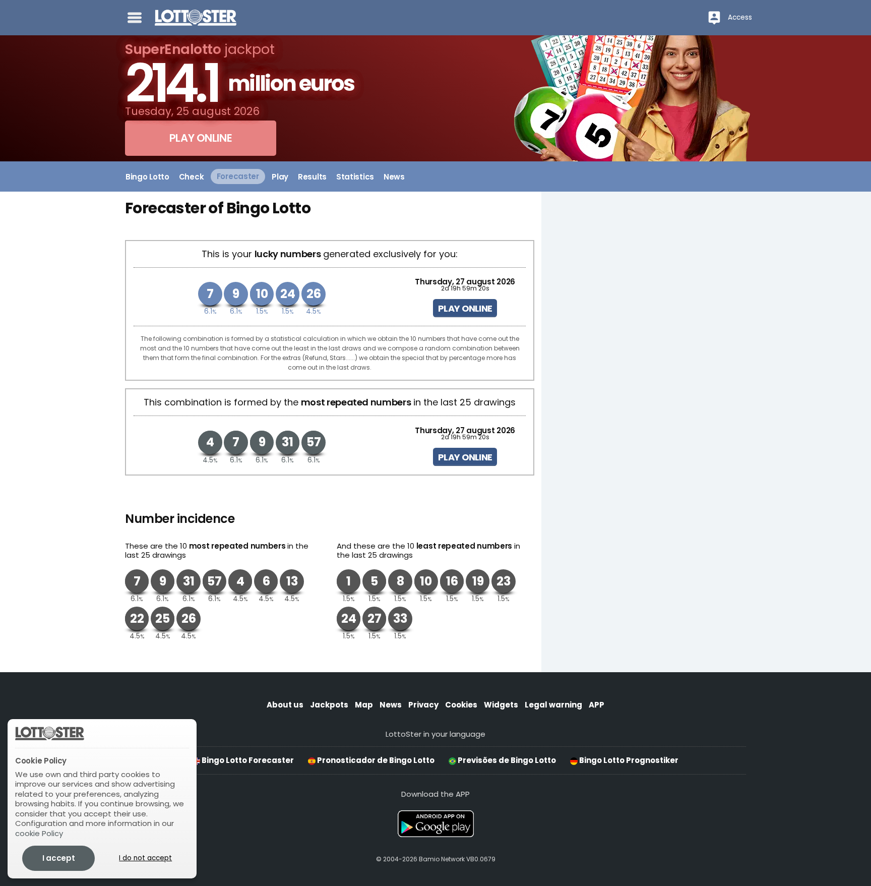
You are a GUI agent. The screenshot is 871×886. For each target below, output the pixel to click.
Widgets (501, 704)
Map (364, 704)
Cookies (461, 704)
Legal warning (553, 704)
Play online (465, 308)
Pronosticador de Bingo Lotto (375, 760)
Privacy (423, 704)
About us (285, 704)
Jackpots (329, 704)
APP (596, 704)
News (391, 704)
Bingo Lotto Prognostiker (628, 760)
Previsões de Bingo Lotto (506, 760)
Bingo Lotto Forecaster (247, 760)
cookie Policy (39, 833)
